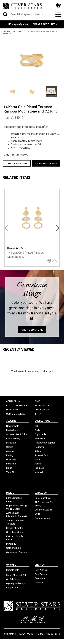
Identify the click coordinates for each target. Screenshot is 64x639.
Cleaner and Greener (16, 552)
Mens (37, 459)
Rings (9, 468)
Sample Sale (12, 570)
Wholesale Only (18, 24)
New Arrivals (12, 426)
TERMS (39, 634)
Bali (36, 426)
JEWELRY (11, 420)
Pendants (11, 463)
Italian (38, 451)
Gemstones (41, 578)
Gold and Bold (13, 548)
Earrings (10, 455)
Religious (39, 468)
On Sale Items (13, 579)
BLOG (38, 401)
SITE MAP (9, 634)
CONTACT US (13, 401)
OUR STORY (12, 409)
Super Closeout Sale (16, 575)
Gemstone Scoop (15, 532)
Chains (9, 447)
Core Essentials (42, 498)
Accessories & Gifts (16, 434)
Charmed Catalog (43, 509)
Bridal (38, 430)
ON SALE (11, 564)
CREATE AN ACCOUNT (17, 163)
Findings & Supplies (45, 442)
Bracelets (11, 442)
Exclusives (40, 438)
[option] (32, 60)
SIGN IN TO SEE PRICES (46, 163)
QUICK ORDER (42, 409)
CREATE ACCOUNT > (45, 24)
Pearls (38, 463)
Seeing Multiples (14, 528)
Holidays (39, 447)
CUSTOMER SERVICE (16, 405)
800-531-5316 (53, 634)
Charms (10, 451)
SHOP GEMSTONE (32, 329)
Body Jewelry (13, 438)
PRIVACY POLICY (25, 634)
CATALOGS (41, 492)
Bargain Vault (13, 587)
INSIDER (10, 492)
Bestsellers (12, 430)
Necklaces (11, 459)
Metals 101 (11, 543)
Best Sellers (41, 574)
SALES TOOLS (42, 405)
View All (10, 472)
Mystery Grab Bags (16, 583)
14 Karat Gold (42, 455)
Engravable (40, 434)
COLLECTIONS (42, 420)
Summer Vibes (42, 518)
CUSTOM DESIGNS (15, 414)
